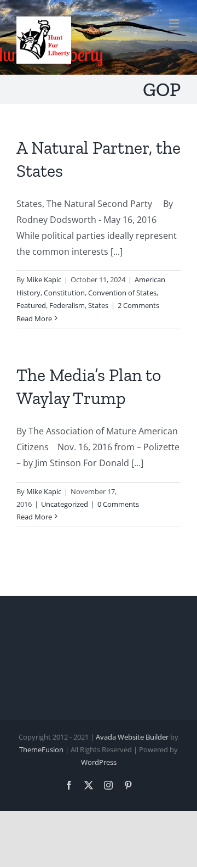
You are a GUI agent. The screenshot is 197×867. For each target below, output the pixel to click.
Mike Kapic (43, 279)
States (98, 305)
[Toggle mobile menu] (175, 23)
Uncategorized (64, 504)
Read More (34, 318)
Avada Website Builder (132, 737)
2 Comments (138, 305)
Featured (31, 305)
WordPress (99, 762)
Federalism (67, 305)
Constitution (64, 293)
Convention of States (122, 293)
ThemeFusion (41, 749)
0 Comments (118, 504)
